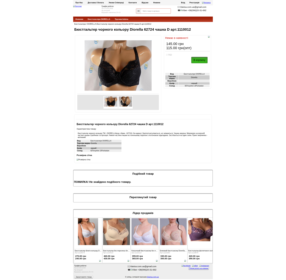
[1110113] (145, 233)
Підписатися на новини (198, 268)
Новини (156, 3)
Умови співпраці (116, 3)
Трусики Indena (121, 19)
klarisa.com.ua (153, 277)
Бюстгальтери (80, 24)
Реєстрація (194, 3)
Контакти (133, 3)
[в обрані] (209, 37)
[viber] (195, 266)
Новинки (79, 19)
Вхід (183, 3)
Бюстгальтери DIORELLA (99, 19)
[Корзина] (206, 3)
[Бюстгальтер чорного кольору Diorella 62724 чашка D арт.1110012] (110, 102)
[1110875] (201, 233)
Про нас (79, 3)
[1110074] (88, 233)
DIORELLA (91, 24)
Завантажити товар (84, 277)
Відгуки (145, 3)
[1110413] (116, 233)
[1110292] (173, 233)
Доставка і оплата (96, 3)
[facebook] (186, 266)
